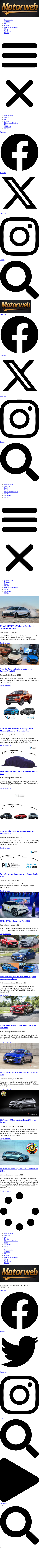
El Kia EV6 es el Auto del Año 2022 (15, 921)
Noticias (7, 22)
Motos (6, 29)
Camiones (7, 31)
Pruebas (6, 25)
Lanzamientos (8, 20)
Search (2, 1505)
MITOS (6, 33)
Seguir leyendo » (5, 643)
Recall (6, 23)
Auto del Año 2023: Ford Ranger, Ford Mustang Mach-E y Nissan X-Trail (16, 729)
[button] (19, 74)
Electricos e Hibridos (11, 27)
